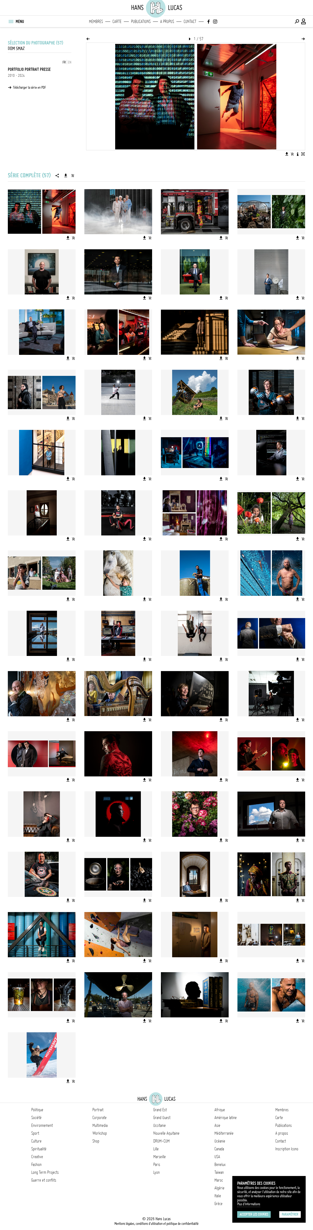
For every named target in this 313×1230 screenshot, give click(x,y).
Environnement (42, 1125)
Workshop (99, 1133)
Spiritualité (38, 1148)
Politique (37, 1109)
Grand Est (160, 1109)
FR (64, 62)
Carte (117, 21)
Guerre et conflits (43, 1180)
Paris (156, 1164)
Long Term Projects (45, 1172)
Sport (35, 1133)
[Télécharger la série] (66, 175)
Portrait (97, 1109)
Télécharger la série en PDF (29, 87)
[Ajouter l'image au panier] (292, 154)
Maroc (218, 1180)
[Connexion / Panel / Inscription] (303, 21)
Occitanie (159, 1125)
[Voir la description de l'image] (297, 154)
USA (217, 1156)
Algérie (219, 1188)
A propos (167, 21)
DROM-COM (161, 1141)
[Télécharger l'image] (287, 154)
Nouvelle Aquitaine (166, 1133)
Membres (96, 21)
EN (69, 62)
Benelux (219, 1164)
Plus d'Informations (248, 1204)
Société (36, 1117)
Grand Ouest (161, 1117)
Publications (141, 21)
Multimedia (100, 1125)
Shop (95, 1141)
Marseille (159, 1156)
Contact (190, 21)
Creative (37, 1156)
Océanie (219, 1141)
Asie (217, 1125)
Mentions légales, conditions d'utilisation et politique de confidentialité (156, 1223)
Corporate (99, 1117)
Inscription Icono (286, 1148)
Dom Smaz (16, 48)
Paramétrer (290, 1214)
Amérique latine (225, 1117)
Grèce (218, 1203)
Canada (219, 1148)
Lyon (156, 1172)
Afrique (219, 1109)
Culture (36, 1141)
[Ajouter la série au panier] (72, 175)
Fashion (36, 1164)
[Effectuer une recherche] (296, 21)
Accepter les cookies (254, 1214)
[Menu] (11, 21)
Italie (217, 1195)
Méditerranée (224, 1133)
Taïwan (219, 1172)
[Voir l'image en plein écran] (303, 154)
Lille (156, 1148)
